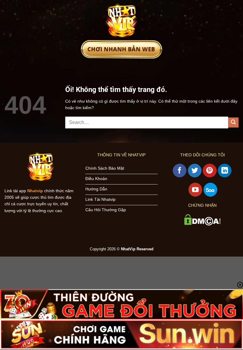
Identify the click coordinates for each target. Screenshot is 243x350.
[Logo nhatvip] (121, 20)
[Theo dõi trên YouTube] (195, 189)
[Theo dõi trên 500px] (210, 189)
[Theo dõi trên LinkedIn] (224, 170)
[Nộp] (233, 122)
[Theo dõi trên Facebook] (179, 170)
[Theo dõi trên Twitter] (195, 170)
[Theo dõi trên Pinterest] (209, 170)
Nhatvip (35, 190)
